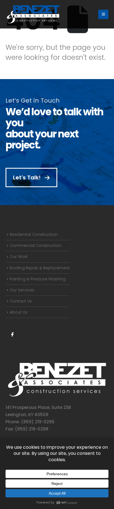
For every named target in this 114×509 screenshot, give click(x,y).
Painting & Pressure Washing (38, 279)
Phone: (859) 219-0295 (30, 422)
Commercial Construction (35, 245)
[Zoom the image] (57, 364)
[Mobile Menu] (103, 14)
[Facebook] (12, 334)
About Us (18, 312)
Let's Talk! (27, 177)
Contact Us (21, 301)
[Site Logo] (33, 14)
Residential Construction (34, 234)
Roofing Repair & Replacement (40, 268)
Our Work (19, 256)
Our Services (22, 290)
